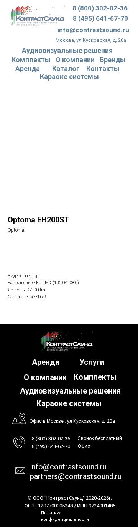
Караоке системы (69, 76)
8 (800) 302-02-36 (100, 8)
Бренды (113, 60)
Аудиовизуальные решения (70, 390)
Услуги (91, 362)
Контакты (103, 68)
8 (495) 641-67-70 (100, 18)
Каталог (65, 68)
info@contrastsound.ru (93, 30)
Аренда (27, 68)
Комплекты (31, 60)
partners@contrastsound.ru (76, 476)
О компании (75, 60)
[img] (38, 15)
